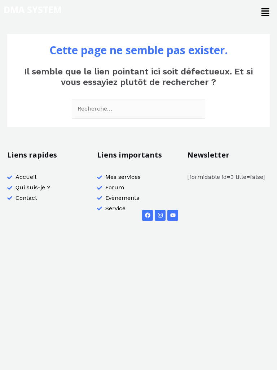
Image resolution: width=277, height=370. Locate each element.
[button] (265, 13)
